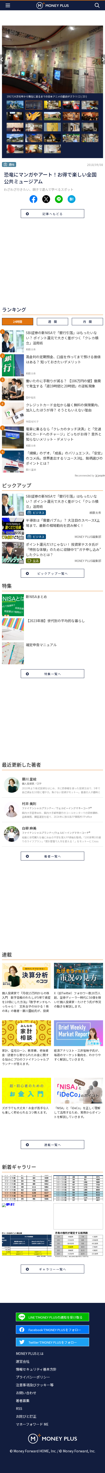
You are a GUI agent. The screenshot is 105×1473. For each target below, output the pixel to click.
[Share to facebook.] (33, 199)
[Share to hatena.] (71, 199)
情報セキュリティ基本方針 (36, 1369)
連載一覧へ (52, 1145)
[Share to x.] (46, 199)
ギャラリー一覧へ (52, 1269)
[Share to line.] (59, 199)
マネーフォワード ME (32, 1424)
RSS (19, 1408)
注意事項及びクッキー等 (34, 1384)
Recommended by (84, 475)
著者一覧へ (52, 856)
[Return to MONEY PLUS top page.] (52, 5)
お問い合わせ (26, 1392)
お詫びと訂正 (26, 1416)
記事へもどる (52, 214)
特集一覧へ (52, 674)
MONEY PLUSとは (29, 1353)
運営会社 (23, 1361)
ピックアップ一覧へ (52, 573)
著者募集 (23, 1400)
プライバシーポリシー (33, 1377)
